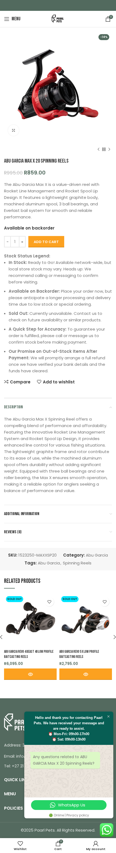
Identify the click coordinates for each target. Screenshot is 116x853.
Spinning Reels (77, 563)
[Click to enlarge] (13, 130)
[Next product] (109, 149)
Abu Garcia (97, 555)
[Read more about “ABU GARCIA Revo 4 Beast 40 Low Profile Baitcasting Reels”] (30, 674)
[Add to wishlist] (49, 601)
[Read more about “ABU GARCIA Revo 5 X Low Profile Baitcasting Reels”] (85, 674)
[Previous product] (98, 149)
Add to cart (46, 241)
